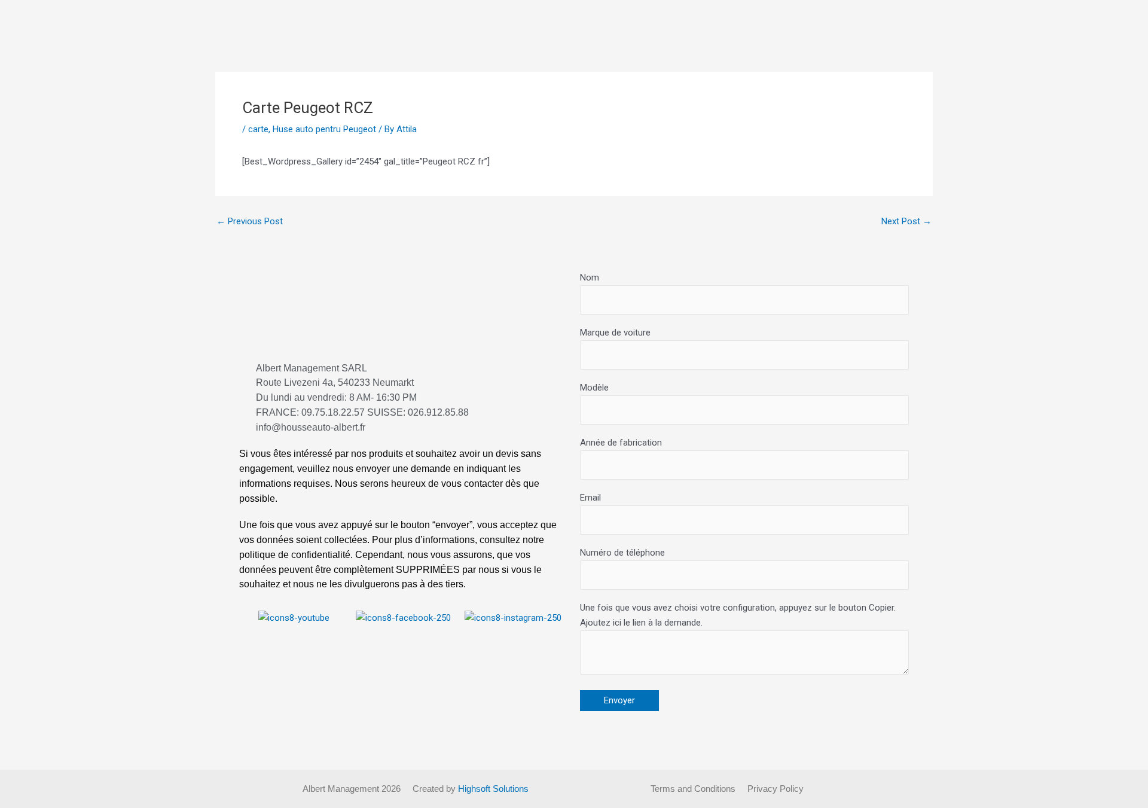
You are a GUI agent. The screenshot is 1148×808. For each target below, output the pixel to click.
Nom (589, 277)
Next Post (906, 221)
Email (590, 497)
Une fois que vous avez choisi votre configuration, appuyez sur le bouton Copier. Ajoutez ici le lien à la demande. (738, 615)
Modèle (594, 387)
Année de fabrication (621, 442)
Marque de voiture (615, 332)
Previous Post (249, 221)
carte (258, 129)
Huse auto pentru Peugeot (324, 129)
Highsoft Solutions (493, 788)
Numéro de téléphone (622, 552)
